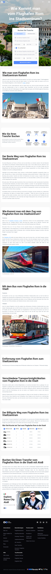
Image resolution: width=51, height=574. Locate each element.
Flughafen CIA (7, 237)
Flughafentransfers (19, 530)
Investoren (5, 541)
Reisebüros (29, 533)
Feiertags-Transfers (19, 536)
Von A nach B (19, 33)
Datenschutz (40, 530)
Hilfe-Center (6, 555)
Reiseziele (5, 547)
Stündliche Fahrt (31, 33)
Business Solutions (30, 530)
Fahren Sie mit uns (30, 541)
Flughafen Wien (18, 561)
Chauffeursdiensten (19, 533)
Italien (24, 83)
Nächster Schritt (25, 62)
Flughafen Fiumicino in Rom (15, 220)
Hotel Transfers (18, 545)
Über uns (5, 530)
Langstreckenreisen (19, 539)
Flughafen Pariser (19, 558)
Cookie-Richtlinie (41, 538)
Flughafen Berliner (19, 555)
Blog (4, 544)
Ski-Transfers (18, 542)
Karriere (5, 538)
